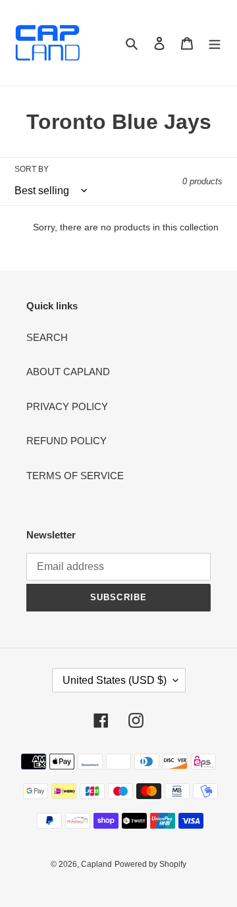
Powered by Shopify (150, 864)
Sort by (31, 169)
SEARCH (47, 337)
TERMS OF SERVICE (75, 475)
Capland (96, 864)
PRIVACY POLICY (67, 406)
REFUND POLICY (66, 440)
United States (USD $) (115, 680)
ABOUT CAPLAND (68, 371)
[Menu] (214, 43)
